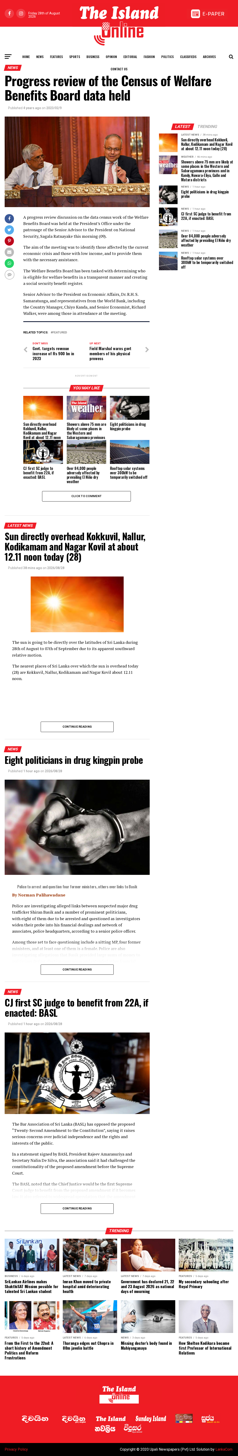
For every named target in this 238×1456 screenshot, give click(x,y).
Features (56, 56)
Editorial (130, 56)
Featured (60, 332)
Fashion (149, 56)
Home (26, 56)
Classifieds (188, 56)
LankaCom (223, 1449)
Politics (167, 56)
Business (92, 56)
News (39, 56)
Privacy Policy (16, 1449)
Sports (74, 56)
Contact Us (119, 68)
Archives (209, 56)
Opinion (111, 56)
